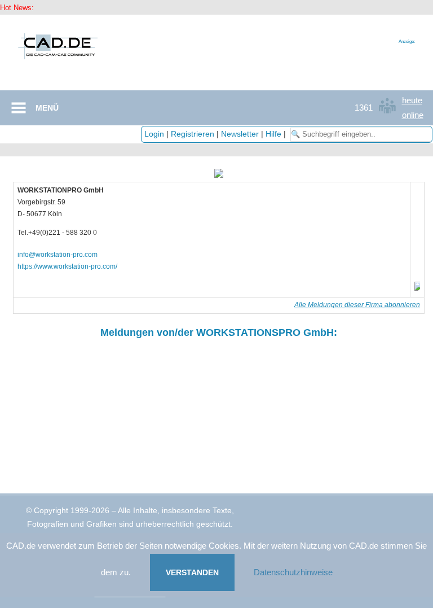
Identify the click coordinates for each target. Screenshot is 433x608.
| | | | (216, 133)
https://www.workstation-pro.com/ (67, 266)
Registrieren (192, 133)
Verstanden (192, 572)
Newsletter (240, 133)
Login (154, 133)
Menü (47, 107)
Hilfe (273, 133)
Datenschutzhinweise (293, 572)
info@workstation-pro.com (57, 255)
